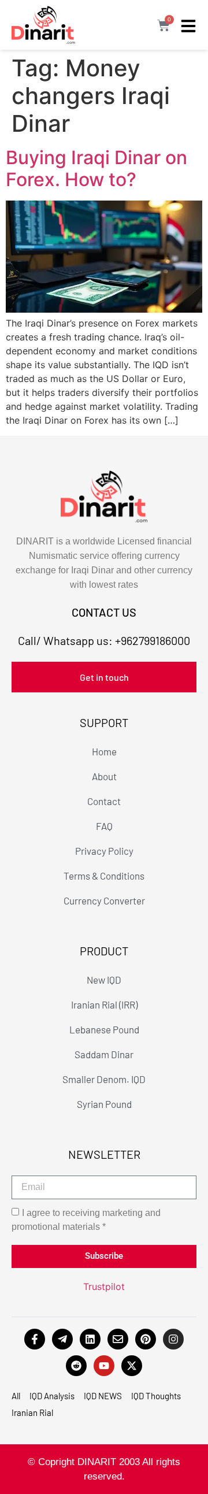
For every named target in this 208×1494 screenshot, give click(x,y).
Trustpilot (104, 1286)
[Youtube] (104, 1365)
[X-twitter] (131, 1365)
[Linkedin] (90, 1339)
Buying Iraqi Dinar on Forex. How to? (96, 168)
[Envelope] (117, 1339)
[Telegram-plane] (62, 1339)
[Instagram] (173, 1339)
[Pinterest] (145, 1339)
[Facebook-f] (34, 1339)
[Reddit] (76, 1365)
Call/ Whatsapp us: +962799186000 (104, 640)
